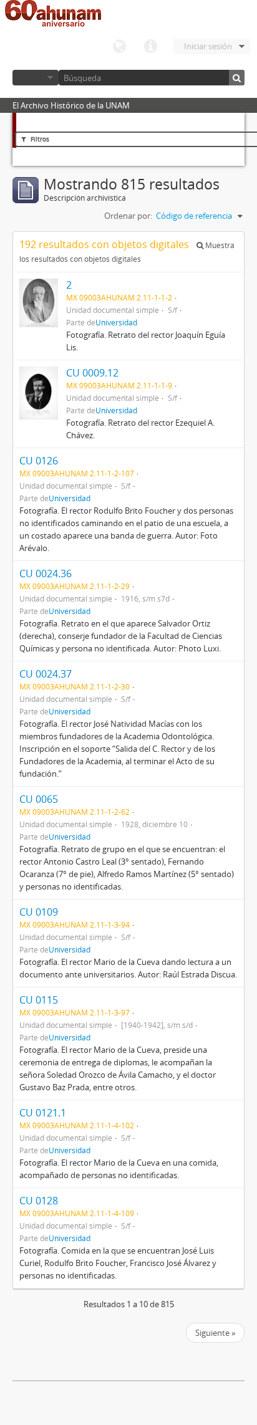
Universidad (116, 322)
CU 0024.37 (45, 674)
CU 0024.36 (45, 573)
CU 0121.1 (42, 1113)
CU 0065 (38, 799)
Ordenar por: (128, 215)
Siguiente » (215, 1332)
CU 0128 (38, 1200)
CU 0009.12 (92, 373)
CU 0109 (38, 912)
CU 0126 (38, 461)
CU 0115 (38, 1000)
